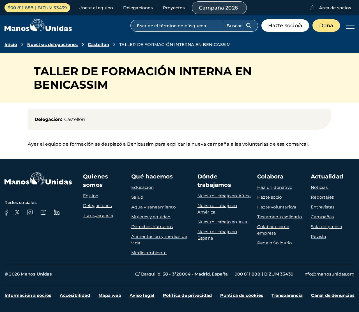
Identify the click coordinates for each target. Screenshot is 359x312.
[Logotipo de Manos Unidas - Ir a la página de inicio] (38, 29)
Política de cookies (241, 295)
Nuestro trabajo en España (217, 235)
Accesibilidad (75, 295)
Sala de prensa (326, 226)
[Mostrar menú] (349, 25)
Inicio (10, 44)
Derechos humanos (152, 226)
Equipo (90, 195)
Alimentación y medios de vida (159, 240)
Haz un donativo (274, 187)
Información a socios (27, 295)
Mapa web (109, 295)
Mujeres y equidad (151, 216)
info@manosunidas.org (329, 274)
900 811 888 (20, 7)
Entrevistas (322, 207)
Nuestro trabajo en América (217, 209)
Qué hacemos (152, 176)
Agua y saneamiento (153, 207)
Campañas (322, 216)
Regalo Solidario (274, 243)
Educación (142, 187)
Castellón (98, 44)
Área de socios (335, 7)
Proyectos (174, 7)
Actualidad (327, 176)
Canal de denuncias (333, 295)
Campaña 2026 (218, 8)
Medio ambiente (149, 252)
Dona (326, 25)
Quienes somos (95, 180)
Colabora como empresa (273, 230)
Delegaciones (138, 7)
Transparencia (98, 215)
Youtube (43, 212)
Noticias (319, 187)
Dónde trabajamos (214, 180)
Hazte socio (269, 197)
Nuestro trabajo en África (224, 195)
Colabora (270, 176)
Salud (137, 197)
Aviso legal (142, 295)
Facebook (6, 212)
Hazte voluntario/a (276, 207)
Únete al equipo (96, 7)
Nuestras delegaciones (52, 44)
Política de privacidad (187, 295)
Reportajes (322, 197)
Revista (318, 236)
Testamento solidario (279, 216)
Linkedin (56, 212)
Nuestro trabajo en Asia (222, 221)
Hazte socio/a (285, 25)
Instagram (29, 212)
